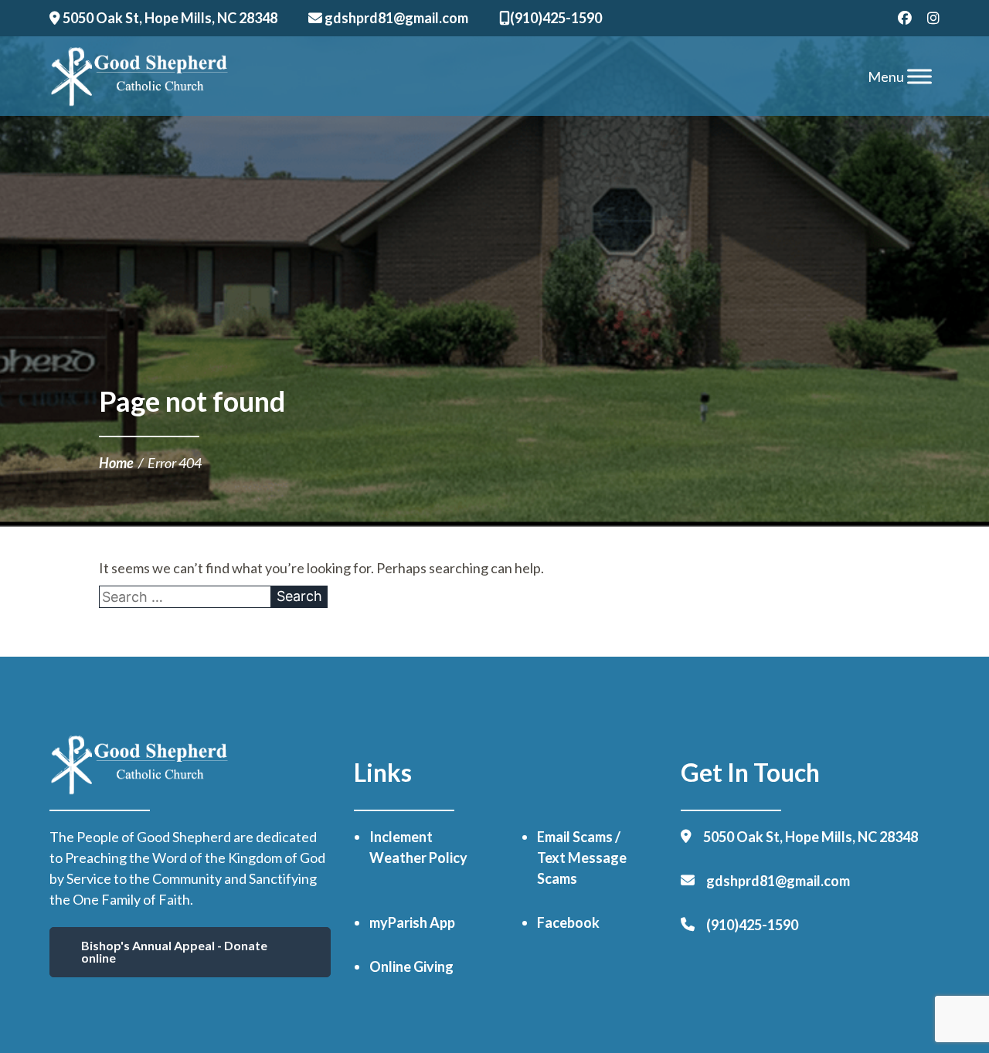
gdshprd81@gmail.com (395, 17)
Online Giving (411, 966)
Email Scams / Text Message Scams (582, 857)
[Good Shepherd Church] (139, 76)
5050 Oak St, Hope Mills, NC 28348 (168, 17)
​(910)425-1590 (556, 17)
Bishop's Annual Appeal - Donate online (174, 951)
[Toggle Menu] (919, 76)
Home (116, 462)
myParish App (412, 922)
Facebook (568, 922)
